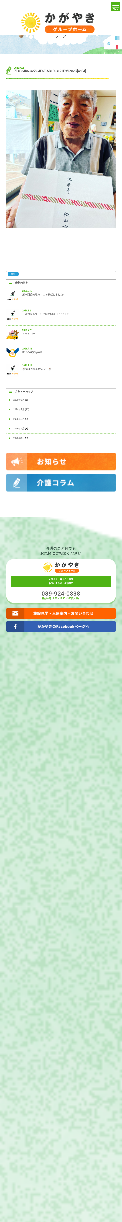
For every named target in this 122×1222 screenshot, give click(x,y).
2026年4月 (18, 438)
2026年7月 (18, 409)
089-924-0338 (61, 593)
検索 (13, 274)
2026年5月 (18, 428)
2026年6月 (18, 419)
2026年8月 (18, 399)
